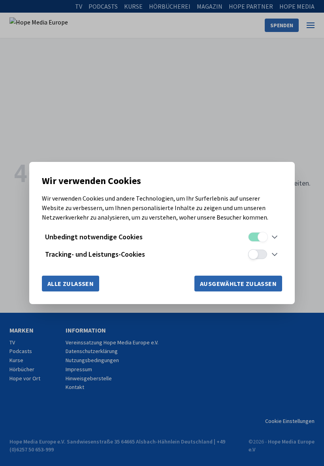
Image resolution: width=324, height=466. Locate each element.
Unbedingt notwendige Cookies (94, 236)
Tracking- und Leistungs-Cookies (95, 254)
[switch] (257, 237)
